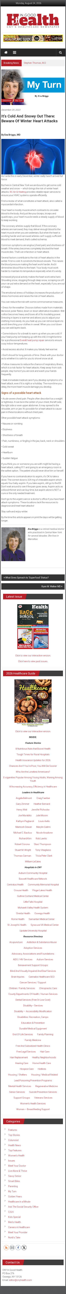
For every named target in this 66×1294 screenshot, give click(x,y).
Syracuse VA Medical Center (45, 925)
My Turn (18, 100)
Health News (14, 1145)
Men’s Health (14, 1222)
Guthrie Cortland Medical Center (33, 896)
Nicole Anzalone (44, 832)
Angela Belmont (24, 798)
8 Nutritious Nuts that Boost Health (33, 748)
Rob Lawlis (41, 838)
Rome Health (17, 919)
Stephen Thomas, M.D (35, 63)
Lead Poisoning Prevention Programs (33, 1080)
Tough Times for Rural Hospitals (33, 754)
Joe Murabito (25, 815)
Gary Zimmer (22, 804)
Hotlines (42, 1069)
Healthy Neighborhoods (44, 1057)
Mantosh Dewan (23, 827)
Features (12, 1130)
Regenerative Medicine (46, 1086)
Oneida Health (23, 913)
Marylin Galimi (43, 827)
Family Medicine (33, 1040)
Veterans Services (43, 1097)
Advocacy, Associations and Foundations (33, 953)
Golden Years (15, 1196)
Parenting (13, 1186)
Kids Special (14, 1217)
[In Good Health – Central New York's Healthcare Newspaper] (6, 52)
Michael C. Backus (22, 832)
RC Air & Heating (18, 192)
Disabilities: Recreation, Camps (32, 1017)
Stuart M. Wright (23, 850)
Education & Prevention (33, 1023)
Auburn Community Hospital (33, 873)
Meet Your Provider (17, 1232)
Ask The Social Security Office (23, 1206)
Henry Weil (21, 809)
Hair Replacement (19, 1057)
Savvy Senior (14, 1176)
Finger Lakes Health (42, 890)
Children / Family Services (22, 988)
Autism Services (45, 959)
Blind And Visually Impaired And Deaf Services (33, 971)
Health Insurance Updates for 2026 (33, 760)
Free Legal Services (26, 1051)
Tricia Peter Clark (43, 856)
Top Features (14, 1150)
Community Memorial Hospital (43, 884)
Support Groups (22, 1097)
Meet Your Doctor (17, 1166)
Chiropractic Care (48, 988)
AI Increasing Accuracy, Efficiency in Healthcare (33, 786)
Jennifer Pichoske (40, 809)
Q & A (11, 1212)
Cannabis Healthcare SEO (41, 977)
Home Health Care (42, 1063)
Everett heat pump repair (32, 340)
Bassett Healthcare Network (33, 879)
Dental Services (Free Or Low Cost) (33, 1000)
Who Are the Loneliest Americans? (33, 771)
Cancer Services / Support (33, 982)
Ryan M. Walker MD (51, 586)
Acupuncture (15, 942)
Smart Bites (14, 1181)
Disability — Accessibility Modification (33, 1011)
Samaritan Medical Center (41, 919)
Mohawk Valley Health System (33, 907)
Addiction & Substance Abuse (42, 942)
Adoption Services (33, 948)
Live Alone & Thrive (17, 1171)
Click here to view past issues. (33, 661)
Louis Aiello (44, 821)
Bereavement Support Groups (33, 965)
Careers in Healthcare (19, 1227)
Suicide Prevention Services (43, 1092)
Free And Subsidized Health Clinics (33, 1046)
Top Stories (14, 1135)
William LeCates (33, 861)
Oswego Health (42, 913)
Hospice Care (26, 1069)
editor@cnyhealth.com (20, 1280)
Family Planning (45, 1034)
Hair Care (44, 1051)
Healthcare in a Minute (19, 1201)
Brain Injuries (17, 977)
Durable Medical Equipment (33, 1028)
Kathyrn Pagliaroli (25, 821)
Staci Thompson (42, 844)
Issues (11, 1160)
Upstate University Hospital (33, 930)
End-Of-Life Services (23, 1034)
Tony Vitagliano (43, 850)
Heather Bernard (42, 804)
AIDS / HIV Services (22, 959)
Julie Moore (42, 815)
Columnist (7, 100)
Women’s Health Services (33, 1103)
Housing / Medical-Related (44, 1074)
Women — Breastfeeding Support (33, 1109)
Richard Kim (25, 838)
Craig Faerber (43, 798)
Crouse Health (21, 890)
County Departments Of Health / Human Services (33, 994)
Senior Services (17, 1092)
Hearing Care (21, 1063)
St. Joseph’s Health (16, 925)
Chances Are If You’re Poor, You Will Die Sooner (33, 766)
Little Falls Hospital (33, 902)
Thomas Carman (22, 856)
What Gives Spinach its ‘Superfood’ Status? (27, 577)
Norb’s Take (14, 1237)
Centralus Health (15, 884)
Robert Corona (22, 844)
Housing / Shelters (17, 1074)
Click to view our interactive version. (33, 655)
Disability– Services (33, 1005)
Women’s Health (16, 1155)
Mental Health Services (19, 1086)
